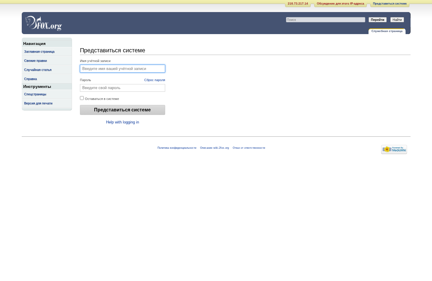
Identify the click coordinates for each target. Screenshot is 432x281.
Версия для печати (38, 103)
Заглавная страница (39, 51)
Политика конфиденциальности (177, 147)
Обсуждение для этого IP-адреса (340, 3)
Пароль (122, 80)
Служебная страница (387, 31)
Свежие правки (35, 60)
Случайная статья (37, 69)
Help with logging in (122, 122)
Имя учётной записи (95, 61)
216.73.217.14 (298, 3)
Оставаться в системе (101, 99)
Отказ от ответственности (249, 147)
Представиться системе (390, 3)
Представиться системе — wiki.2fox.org (72, 23)
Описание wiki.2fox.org (214, 147)
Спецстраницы (35, 94)
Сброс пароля (154, 80)
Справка (30, 79)
